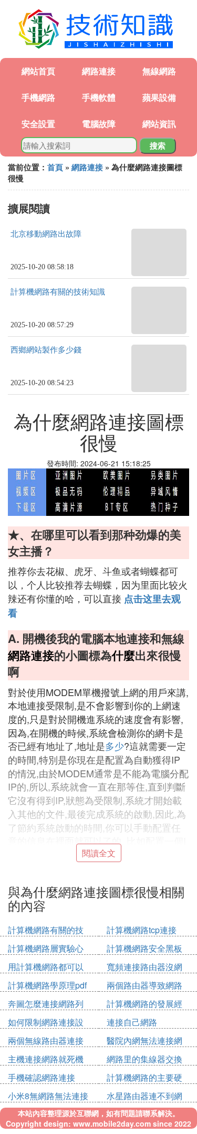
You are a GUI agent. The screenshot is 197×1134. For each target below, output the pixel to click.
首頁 (55, 167)
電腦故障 (99, 124)
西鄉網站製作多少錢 (46, 350)
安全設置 (38, 124)
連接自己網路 (132, 1022)
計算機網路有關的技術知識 (58, 292)
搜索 (157, 145)
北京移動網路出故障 (46, 234)
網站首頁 (38, 71)
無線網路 (159, 71)
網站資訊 (159, 124)
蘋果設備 (159, 97)
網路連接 (99, 71)
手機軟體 (99, 97)
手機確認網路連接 (41, 1077)
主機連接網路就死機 (46, 1059)
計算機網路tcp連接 (142, 930)
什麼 (123, 655)
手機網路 (38, 97)
